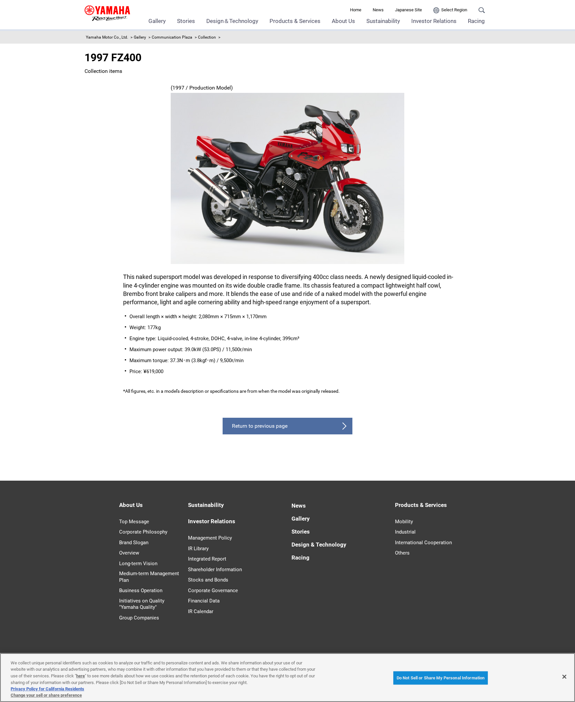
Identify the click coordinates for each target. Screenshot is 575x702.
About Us (343, 21)
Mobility (404, 522)
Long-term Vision (138, 564)
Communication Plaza (172, 37)
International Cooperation (423, 543)
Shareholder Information (215, 570)
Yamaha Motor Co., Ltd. (107, 37)
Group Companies (139, 618)
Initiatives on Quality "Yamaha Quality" (141, 604)
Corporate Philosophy (143, 532)
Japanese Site (408, 9)
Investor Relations (434, 21)
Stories (186, 21)
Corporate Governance (213, 590)
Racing (476, 21)
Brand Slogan (133, 543)
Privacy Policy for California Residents (47, 688)
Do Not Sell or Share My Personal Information (441, 677)
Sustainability (383, 21)
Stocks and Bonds (208, 580)
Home (355, 9)
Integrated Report (207, 559)
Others (402, 553)
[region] (287, 677)
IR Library (198, 549)
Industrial (405, 532)
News (378, 9)
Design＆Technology (232, 21)
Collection (207, 37)
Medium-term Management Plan (149, 577)
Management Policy (210, 538)
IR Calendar (200, 611)
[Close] (564, 676)
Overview (129, 553)
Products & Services (295, 21)
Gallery (157, 21)
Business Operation (140, 590)
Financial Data (204, 601)
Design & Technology (318, 544)
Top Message (134, 522)
